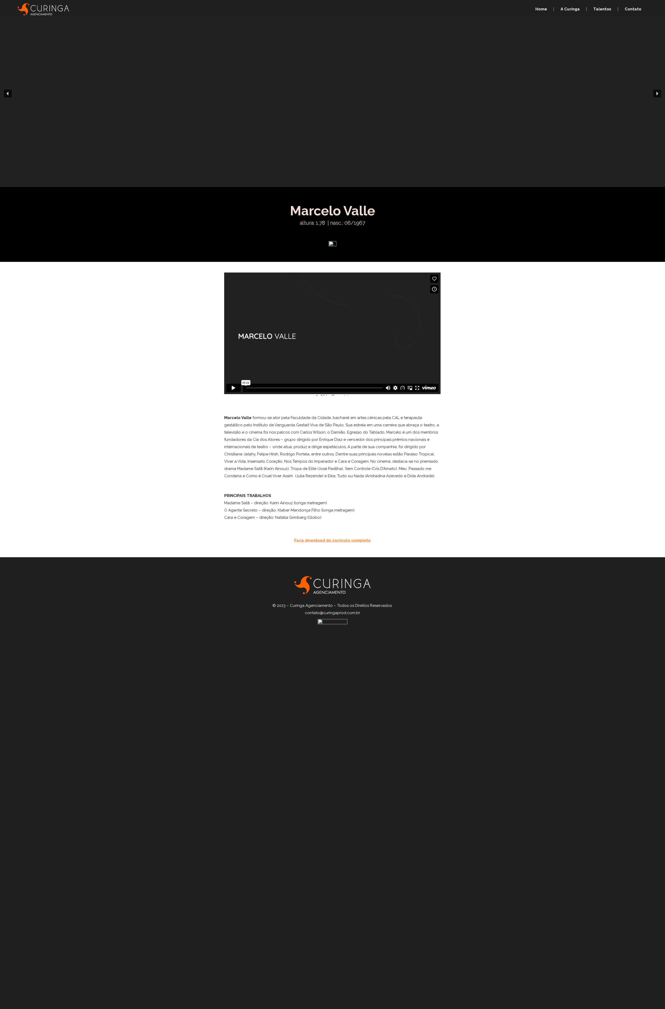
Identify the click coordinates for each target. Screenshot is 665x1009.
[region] (332, 93)
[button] (8, 93)
